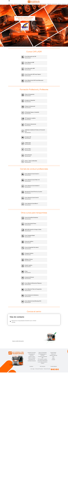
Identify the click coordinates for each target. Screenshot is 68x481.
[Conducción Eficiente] (22, 277)
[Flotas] (22, 271)
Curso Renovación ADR (30, 68)
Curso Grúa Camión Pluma (30, 223)
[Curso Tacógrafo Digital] (22, 236)
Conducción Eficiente (29, 277)
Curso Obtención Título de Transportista (33, 289)
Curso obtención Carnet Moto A (31, 203)
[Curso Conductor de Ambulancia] (22, 295)
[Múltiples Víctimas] (22, 259)
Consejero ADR (49, 4)
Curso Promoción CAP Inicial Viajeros (33, 74)
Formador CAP (28, 136)
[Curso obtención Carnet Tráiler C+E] (22, 180)
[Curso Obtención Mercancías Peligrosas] (22, 283)
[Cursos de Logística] (22, 242)
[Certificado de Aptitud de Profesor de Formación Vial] (22, 131)
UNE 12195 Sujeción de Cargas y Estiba (33, 229)
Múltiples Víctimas (29, 259)
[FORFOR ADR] (22, 143)
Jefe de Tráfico (28, 148)
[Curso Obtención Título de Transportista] (22, 289)
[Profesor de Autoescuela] (22, 106)
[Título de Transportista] (22, 94)
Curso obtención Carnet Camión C (32, 173)
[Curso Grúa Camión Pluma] (22, 224)
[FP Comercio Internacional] (22, 124)
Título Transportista (10, 4)
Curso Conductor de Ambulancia (31, 295)
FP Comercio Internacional (35, 4)
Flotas (26, 271)
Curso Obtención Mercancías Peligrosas (33, 283)
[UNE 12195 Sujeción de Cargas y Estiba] (22, 230)
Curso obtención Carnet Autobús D (32, 185)
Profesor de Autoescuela (43, 4)
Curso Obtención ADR (29, 62)
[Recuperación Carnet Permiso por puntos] (22, 192)
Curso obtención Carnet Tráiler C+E (32, 179)
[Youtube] (55, 369)
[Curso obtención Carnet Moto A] (22, 204)
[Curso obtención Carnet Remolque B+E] (22, 301)
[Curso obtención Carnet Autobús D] (22, 186)
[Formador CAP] (22, 137)
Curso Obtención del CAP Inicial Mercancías (34, 80)
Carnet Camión (64, 4)
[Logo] (34, 2)
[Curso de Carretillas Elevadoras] (22, 218)
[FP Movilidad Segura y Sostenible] (22, 112)
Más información (28, 57)
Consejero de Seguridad (30, 100)
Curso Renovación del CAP (30, 56)
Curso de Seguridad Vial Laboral (31, 247)
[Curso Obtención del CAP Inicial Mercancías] (22, 80)
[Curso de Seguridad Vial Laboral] (22, 248)
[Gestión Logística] (22, 265)
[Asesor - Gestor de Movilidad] (22, 161)
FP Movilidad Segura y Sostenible (26, 4)
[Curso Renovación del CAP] (22, 57)
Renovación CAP (54, 4)
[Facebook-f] (51, 369)
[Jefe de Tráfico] (22, 149)
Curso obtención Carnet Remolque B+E (33, 301)
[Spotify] (58, 369)
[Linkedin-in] (56, 369)
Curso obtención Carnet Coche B (31, 197)
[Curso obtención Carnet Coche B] (22, 198)
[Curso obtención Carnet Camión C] (22, 174)
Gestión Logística (28, 265)
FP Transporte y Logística (17, 4)
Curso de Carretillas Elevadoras (31, 217)
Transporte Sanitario (29, 253)
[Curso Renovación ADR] (22, 69)
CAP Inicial (59, 4)
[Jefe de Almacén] (22, 155)
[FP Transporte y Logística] (22, 118)
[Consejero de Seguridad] (22, 100)
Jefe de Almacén (28, 154)
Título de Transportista (29, 94)
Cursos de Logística (29, 241)
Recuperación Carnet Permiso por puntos (33, 191)
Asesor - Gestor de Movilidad (31, 160)
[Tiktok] (53, 369)
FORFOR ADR (28, 142)
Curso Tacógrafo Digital (30, 235)
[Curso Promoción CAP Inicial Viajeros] (22, 75)
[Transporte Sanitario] (22, 254)
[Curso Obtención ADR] (22, 63)
